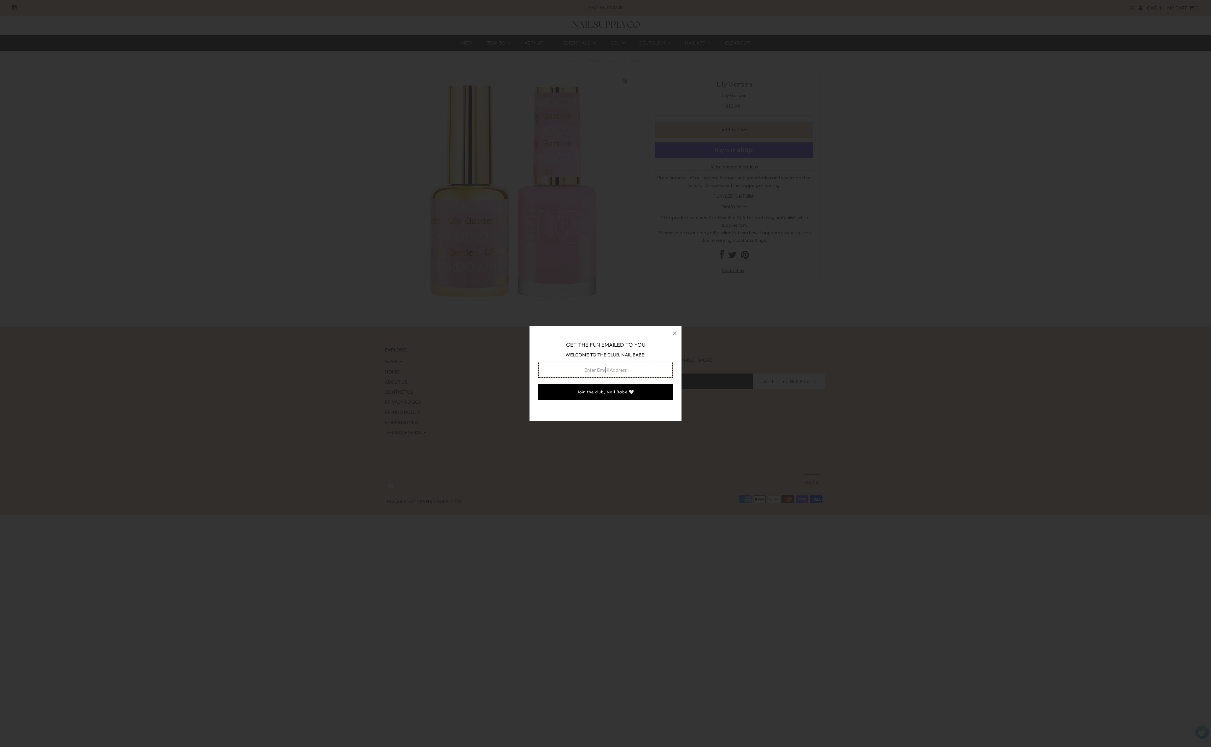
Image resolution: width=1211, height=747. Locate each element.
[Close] (675, 333)
